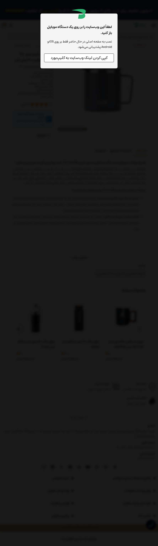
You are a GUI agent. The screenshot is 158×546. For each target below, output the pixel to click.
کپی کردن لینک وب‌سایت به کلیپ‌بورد (79, 58)
